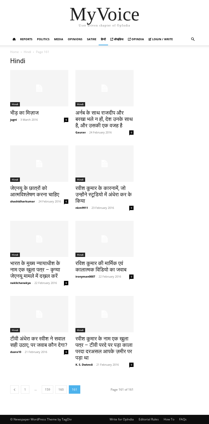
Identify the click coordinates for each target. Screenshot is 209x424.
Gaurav (80, 132)
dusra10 (15, 352)
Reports (26, 39)
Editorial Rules (149, 419)
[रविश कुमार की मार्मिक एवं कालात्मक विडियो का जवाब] (104, 239)
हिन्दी (103, 39)
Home (14, 52)
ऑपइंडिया (118, 39)
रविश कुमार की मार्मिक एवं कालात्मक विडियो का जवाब (100, 266)
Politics (43, 39)
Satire (91, 39)
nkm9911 (81, 208)
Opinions (75, 39)
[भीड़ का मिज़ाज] (39, 88)
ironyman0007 (85, 276)
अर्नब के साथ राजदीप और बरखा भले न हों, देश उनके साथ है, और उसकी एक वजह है (104, 119)
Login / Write (162, 39)
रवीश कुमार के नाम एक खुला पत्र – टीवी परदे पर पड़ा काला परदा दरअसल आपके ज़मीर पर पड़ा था (104, 348)
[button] (193, 39)
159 (47, 389)
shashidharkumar (22, 201)
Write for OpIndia (122, 419)
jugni (13, 119)
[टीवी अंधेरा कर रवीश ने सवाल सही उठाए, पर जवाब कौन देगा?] (39, 314)
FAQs (183, 419)
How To (169, 419)
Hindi (27, 52)
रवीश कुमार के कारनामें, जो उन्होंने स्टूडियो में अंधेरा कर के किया (103, 194)
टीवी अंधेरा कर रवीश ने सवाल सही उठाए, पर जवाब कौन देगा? (38, 342)
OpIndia (137, 39)
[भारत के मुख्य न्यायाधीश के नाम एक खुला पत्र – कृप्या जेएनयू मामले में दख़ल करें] (39, 239)
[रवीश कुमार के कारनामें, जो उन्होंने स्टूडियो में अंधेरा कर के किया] (104, 163)
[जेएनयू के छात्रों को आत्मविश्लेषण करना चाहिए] (39, 163)
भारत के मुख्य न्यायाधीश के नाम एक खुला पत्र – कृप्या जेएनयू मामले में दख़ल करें (35, 269)
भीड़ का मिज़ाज (24, 113)
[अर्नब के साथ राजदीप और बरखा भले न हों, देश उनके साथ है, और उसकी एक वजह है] (104, 88)
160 (61, 389)
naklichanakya (20, 283)
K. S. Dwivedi (84, 364)
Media (58, 39)
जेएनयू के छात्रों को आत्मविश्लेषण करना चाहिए (34, 191)
